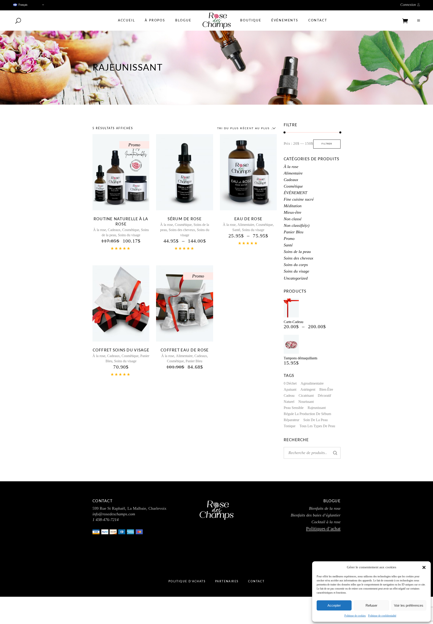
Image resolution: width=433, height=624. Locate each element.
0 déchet (290, 383)
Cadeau (289, 395)
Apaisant (290, 389)
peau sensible (294, 408)
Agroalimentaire (312, 383)
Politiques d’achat (323, 528)
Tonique (289, 426)
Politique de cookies (355, 615)
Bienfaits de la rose (325, 508)
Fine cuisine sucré (299, 199)
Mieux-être (292, 212)
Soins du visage (129, 235)
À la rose (99, 230)
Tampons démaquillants (300, 358)
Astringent (307, 389)
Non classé (293, 219)
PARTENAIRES (227, 581)
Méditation (293, 206)
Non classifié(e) (296, 225)
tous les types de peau (317, 426)
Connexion (408, 5)
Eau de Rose (248, 219)
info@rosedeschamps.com (113, 514)
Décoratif (324, 395)
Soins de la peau (297, 251)
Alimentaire (245, 225)
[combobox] (245, 128)
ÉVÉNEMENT (295, 192)
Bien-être (326, 389)
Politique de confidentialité (382, 615)
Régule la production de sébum (307, 414)
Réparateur (291, 420)
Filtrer (327, 144)
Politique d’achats (187, 581)
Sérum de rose (185, 219)
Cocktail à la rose (326, 522)
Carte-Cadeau (293, 322)
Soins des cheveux (182, 230)
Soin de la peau (315, 420)
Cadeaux (114, 230)
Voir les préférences (408, 605)
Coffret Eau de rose (185, 350)
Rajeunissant (317, 408)
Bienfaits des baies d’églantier (316, 515)
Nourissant (306, 402)
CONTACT (256, 581)
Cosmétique (130, 230)
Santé (236, 230)
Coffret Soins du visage (121, 350)
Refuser (371, 605)
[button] (424, 567)
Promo (289, 238)
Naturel (289, 402)
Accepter (334, 605)
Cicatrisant (306, 395)
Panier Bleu (194, 361)
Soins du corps (296, 264)
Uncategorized (296, 278)
